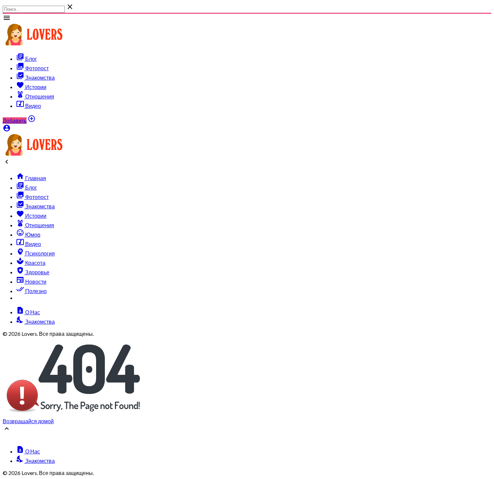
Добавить (15, 120)
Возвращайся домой (28, 421)
